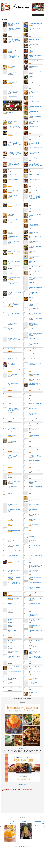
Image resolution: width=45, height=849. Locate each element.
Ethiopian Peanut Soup (34, 204)
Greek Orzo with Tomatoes (35, 246)
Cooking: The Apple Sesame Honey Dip (34, 158)
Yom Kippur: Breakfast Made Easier (34, 683)
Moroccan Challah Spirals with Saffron (35, 364)
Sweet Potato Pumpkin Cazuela (34, 588)
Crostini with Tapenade (14, 174)
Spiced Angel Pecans (13, 555)
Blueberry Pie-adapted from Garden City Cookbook (13, 72)
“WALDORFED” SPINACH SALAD (35, 29)
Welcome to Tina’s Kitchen (35, 662)
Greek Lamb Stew (33, 241)
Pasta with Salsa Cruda (34, 435)
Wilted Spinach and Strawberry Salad (34, 677)
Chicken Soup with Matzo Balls (35, 122)
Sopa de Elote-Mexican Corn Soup (34, 546)
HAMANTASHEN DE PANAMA (34, 256)
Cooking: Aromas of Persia (35, 147)
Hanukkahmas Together (35, 267)
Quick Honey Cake (12, 486)
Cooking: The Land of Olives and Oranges (13, 164)
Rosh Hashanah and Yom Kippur (14, 510)
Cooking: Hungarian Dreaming (34, 153)
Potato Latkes (11, 466)
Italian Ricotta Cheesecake (14, 297)
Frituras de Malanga (34, 219)
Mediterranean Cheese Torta (34, 344)
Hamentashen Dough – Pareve (35, 262)
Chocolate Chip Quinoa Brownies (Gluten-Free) (14, 127)
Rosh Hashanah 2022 (13, 504)
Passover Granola (33, 419)
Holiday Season (12, 271)
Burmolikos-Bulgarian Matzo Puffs (13, 81)
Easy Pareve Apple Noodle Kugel (35, 190)
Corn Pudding (32, 169)
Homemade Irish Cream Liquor (14, 277)
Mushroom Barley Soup (34, 379)
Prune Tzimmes (33, 466)
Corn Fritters (11, 169)
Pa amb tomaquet (33, 398)
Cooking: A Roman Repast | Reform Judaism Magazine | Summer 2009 (14, 143)
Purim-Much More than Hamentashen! (35, 476)
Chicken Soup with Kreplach (12, 122)
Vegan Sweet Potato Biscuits (13, 646)
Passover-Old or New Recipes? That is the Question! (34, 430)
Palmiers (10, 403)
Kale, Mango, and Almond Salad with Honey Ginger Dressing (14, 304)
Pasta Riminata (12, 435)
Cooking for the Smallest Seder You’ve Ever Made (35, 137)
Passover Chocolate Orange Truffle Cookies (15, 419)
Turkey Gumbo (12, 640)
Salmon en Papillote (34, 524)
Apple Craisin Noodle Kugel (34, 45)
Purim (9, 476)
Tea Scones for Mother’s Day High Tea (35, 599)
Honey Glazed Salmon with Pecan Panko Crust (35, 277)
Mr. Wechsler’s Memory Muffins (13, 375)
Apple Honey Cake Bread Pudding (35, 50)
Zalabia (31, 688)
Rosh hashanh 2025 (33, 509)
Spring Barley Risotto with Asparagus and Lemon (35, 566)
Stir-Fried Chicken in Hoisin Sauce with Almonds (34, 572)
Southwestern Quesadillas (14, 550)
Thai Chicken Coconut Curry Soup (34, 604)
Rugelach (10, 519)
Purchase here (22, 748)
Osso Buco (31, 394)
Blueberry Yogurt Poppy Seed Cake (35, 71)
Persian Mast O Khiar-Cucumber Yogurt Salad (35, 456)
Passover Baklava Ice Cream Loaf (34, 414)
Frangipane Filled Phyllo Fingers (35, 215)
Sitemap (29, 846)
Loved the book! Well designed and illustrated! (35, 324)
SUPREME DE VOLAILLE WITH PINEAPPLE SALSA (14, 583)
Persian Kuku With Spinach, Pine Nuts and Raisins (14, 456)
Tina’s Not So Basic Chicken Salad (33, 615)
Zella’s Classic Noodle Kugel (34, 693)
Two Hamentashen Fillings (35, 640)
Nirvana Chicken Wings (35, 389)
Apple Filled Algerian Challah (13, 50)
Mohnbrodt (32, 358)
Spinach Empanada (33, 561)
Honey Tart (31, 282)
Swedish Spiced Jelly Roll (35, 582)
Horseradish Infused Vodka (35, 287)
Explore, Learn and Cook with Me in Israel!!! (14, 24)
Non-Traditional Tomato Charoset (14, 394)
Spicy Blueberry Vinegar (14, 561)
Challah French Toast (34, 101)
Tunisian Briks (11, 636)
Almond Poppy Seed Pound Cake (34, 34)
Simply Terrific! (32, 540)
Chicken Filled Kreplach (35, 106)
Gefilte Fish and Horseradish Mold (33, 231)
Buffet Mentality (33, 76)
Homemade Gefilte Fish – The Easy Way (35, 272)
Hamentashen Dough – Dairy (14, 262)
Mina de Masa (32, 353)
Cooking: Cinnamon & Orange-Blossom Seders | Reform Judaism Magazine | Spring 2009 (14, 154)
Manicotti (31, 328)
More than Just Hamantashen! (11, 364)
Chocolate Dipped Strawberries (33, 127)
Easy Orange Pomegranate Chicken (14, 190)
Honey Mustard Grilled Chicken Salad (13, 283)
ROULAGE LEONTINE (34, 514)
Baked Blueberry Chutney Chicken (35, 56)
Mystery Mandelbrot (13, 383)
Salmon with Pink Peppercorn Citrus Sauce (14, 529)
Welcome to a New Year (13, 662)
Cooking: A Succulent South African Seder (34, 143)
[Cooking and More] (22, 6)
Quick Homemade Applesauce (33, 482)
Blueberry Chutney (33, 66)
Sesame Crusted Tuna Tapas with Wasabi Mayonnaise (34, 535)
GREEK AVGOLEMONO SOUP (13, 242)
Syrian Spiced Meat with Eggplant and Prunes (35, 593)
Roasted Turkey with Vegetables (13, 492)
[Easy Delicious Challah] (16, 828)
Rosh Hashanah (33, 492)
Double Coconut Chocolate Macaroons (35, 180)
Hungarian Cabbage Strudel (34, 293)
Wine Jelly (10, 682)
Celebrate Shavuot (12, 96)
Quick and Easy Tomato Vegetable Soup (14, 482)
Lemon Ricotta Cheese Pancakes (13, 314)
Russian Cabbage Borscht (35, 519)
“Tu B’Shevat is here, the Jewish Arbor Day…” (14, 29)
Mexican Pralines (33, 348)
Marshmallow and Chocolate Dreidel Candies (14, 339)
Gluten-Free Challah (13, 236)
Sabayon (10, 524)
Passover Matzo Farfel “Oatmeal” (13, 429)
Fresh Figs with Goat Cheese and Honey (13, 220)
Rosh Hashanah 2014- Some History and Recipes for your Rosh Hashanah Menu (35, 498)
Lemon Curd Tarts (33, 308)
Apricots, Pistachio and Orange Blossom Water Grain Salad (13, 56)
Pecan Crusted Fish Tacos (35, 445)
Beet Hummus (11, 66)
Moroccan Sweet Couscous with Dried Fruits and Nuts (35, 369)
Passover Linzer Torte (34, 423)
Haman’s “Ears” (33, 251)
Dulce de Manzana (12, 185)
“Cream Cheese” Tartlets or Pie (35, 24)
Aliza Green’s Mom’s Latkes (13, 34)
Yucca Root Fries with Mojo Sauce (14, 688)
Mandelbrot (11, 328)
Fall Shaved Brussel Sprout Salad (35, 209)
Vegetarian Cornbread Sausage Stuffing (34, 646)
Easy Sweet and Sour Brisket (13, 196)
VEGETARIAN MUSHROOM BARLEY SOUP (35, 651)
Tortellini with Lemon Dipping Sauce (34, 626)
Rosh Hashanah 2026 (34, 504)
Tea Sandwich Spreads (13, 598)
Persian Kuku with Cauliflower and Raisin (34, 450)
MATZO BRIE (32, 338)
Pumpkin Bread (12, 471)
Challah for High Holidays (9, 112)
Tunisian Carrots (33, 636)
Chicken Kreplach (33, 111)
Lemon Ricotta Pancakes (35, 313)
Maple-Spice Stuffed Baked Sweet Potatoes (35, 334)
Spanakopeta (32, 550)
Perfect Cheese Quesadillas (14, 450)
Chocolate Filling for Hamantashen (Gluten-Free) (14, 133)
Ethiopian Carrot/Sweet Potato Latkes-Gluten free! (14, 204)
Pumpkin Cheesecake (34, 471)
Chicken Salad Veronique (35, 116)
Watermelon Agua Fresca (14, 656)
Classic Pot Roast (33, 132)
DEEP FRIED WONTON (34, 174)
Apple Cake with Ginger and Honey (35, 40)
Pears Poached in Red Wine (35, 440)
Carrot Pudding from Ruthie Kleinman (13, 92)
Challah (31, 96)
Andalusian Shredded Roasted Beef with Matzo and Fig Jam (14, 40)
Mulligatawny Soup (34, 374)
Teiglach (10, 603)
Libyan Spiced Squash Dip (35, 318)
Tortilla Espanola (12, 630)
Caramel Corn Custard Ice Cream (35, 86)
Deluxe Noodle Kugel (13, 179)
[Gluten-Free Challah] (31, 828)
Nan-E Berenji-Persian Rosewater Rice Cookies (35, 384)
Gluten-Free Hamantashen (35, 236)
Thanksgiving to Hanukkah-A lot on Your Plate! (14, 610)
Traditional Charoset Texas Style (35, 631)
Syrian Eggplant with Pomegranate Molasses (14, 593)
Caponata (31, 81)
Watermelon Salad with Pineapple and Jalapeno (35, 657)
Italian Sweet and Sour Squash (34, 298)
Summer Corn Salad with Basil (35, 578)
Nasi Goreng (11, 389)
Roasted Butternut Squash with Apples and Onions (35, 487)
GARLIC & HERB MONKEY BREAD (14, 231)
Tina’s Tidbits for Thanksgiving (12, 620)
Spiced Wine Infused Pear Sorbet (35, 556)
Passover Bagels (33, 408)
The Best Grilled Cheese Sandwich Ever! (35, 609)
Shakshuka (11, 540)
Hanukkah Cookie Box (13, 267)
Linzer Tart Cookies (13, 323)
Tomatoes (10, 625)
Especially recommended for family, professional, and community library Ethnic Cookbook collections (32, 197)
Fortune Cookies (12, 214)
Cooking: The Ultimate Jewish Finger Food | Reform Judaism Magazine (35, 164)
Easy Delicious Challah (34, 185)
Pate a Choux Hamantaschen (12, 440)
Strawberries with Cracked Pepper (14, 578)
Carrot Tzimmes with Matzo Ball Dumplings (34, 92)
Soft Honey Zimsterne (13, 545)
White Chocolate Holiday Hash (35, 672)
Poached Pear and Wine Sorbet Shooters (34, 461)
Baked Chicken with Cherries (34, 61)
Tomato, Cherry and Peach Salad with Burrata (35, 620)
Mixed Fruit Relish (12, 358)
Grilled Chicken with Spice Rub (14, 252)
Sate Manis (31, 529)
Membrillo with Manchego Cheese (14, 349)
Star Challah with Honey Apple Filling (14, 571)
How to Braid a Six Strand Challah (14, 293)
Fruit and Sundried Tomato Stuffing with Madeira (34, 225)
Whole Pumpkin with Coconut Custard (13, 677)
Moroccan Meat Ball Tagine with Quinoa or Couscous (15, 369)
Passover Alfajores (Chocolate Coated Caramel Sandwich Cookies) (14, 409)
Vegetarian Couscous (13, 651)
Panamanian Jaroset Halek (35, 403)
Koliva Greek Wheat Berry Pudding (35, 303)
